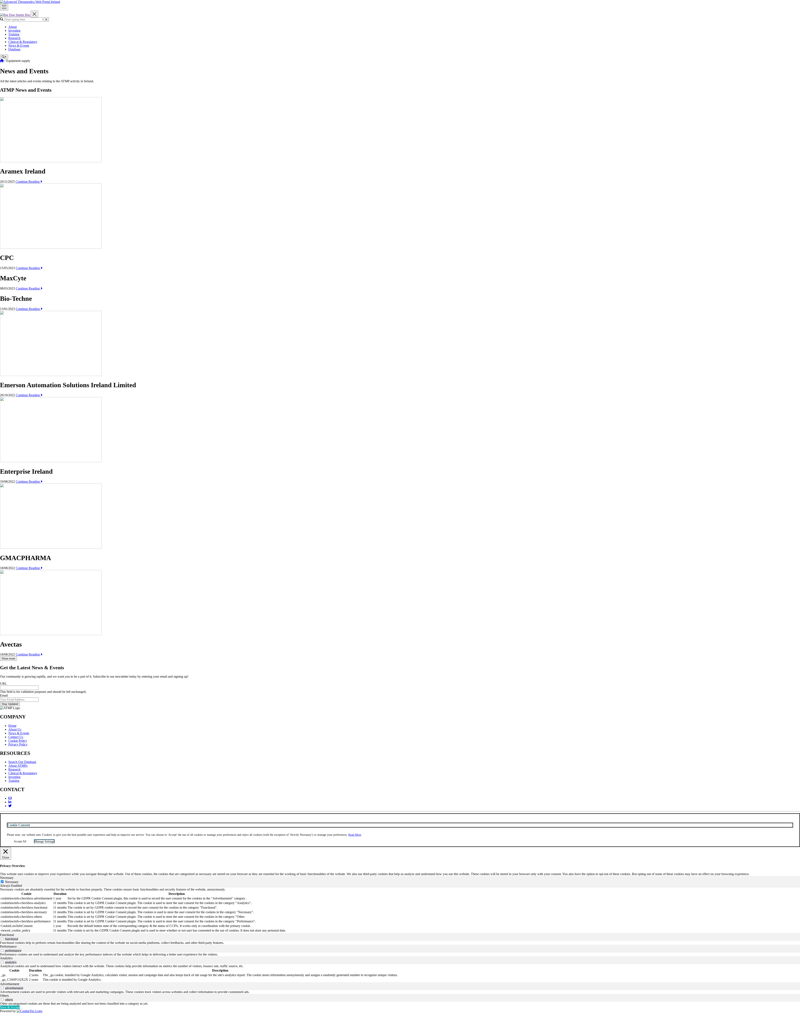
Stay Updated (10, 704)
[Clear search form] (46, 19)
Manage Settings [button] (44, 841)
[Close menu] (34, 14)
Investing (14, 30)
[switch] (2, 938)
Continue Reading (28, 181)
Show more (8, 658)
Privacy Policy (18, 744)
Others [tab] (4, 995)
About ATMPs (18, 765)
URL (3, 683)
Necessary (12, 882)
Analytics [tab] (6, 958)
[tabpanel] (400, 910)
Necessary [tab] (7, 877)
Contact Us (15, 737)
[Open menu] (4, 7)
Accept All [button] (20, 841)
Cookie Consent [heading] (19, 825)
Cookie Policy (17, 740)
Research (14, 38)
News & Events (18, 45)
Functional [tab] (7, 935)
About (12, 27)
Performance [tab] (8, 946)
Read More (354, 834)
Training (13, 34)
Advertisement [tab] (9, 984)
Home (12, 725)
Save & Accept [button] (10, 1007)
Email (4, 695)
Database (14, 49)
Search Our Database (22, 762)
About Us (14, 729)
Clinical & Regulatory (22, 42)
